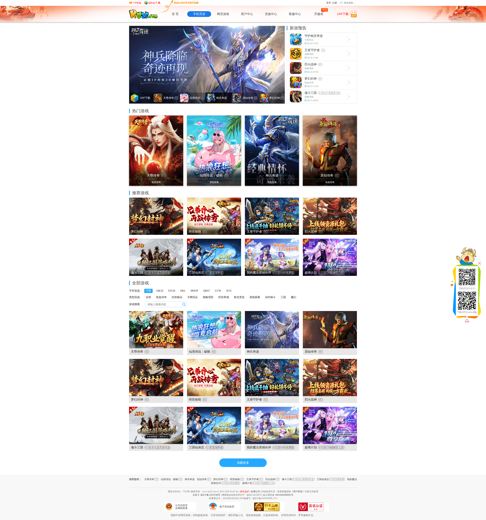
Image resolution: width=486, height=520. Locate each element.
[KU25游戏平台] (143, 14)
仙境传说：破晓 (171, 479)
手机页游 (199, 14)
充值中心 (271, 14)
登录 (328, 3)
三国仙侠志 (330, 479)
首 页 (175, 14)
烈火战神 (272, 479)
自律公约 (255, 491)
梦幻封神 (220, 479)
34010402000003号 (284, 495)
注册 (334, 3)
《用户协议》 (298, 491)
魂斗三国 (298, 479)
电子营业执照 (226, 506)
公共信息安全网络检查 (181, 507)
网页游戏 (223, 14)
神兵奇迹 (190, 479)
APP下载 (343, 14)
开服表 (318, 14)
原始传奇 (204, 479)
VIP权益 (137, 3)
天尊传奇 (151, 479)
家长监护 (244, 491)
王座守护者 (254, 479)
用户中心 (247, 14)
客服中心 (295, 14)
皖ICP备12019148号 (210, 495)
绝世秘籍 (237, 479)
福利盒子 (152, 3)
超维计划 (258, 483)
